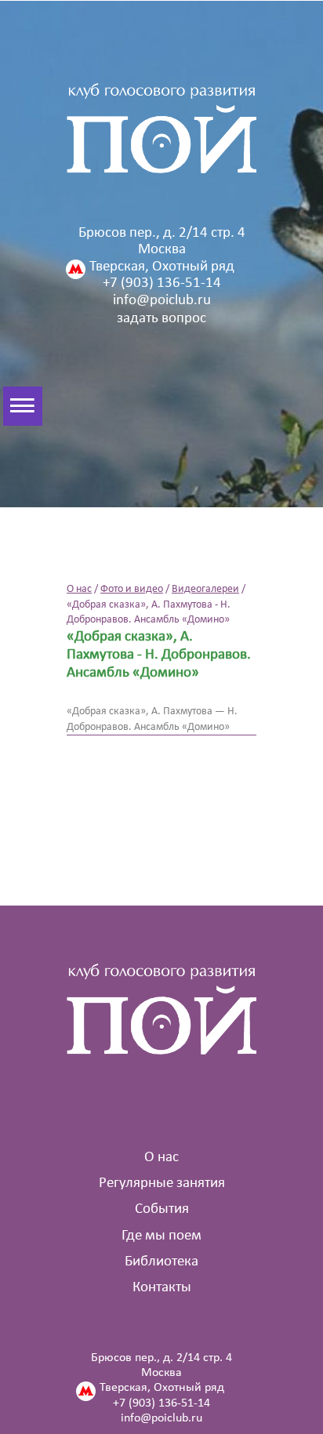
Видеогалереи (205, 589)
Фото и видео (131, 589)
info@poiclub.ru (162, 300)
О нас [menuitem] (161, 1157)
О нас (79, 589)
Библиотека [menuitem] (161, 1261)
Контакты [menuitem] (161, 1287)
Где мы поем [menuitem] (161, 1236)
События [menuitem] (162, 1209)
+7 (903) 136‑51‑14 (162, 283)
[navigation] (8, 406)
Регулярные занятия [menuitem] (162, 1183)
